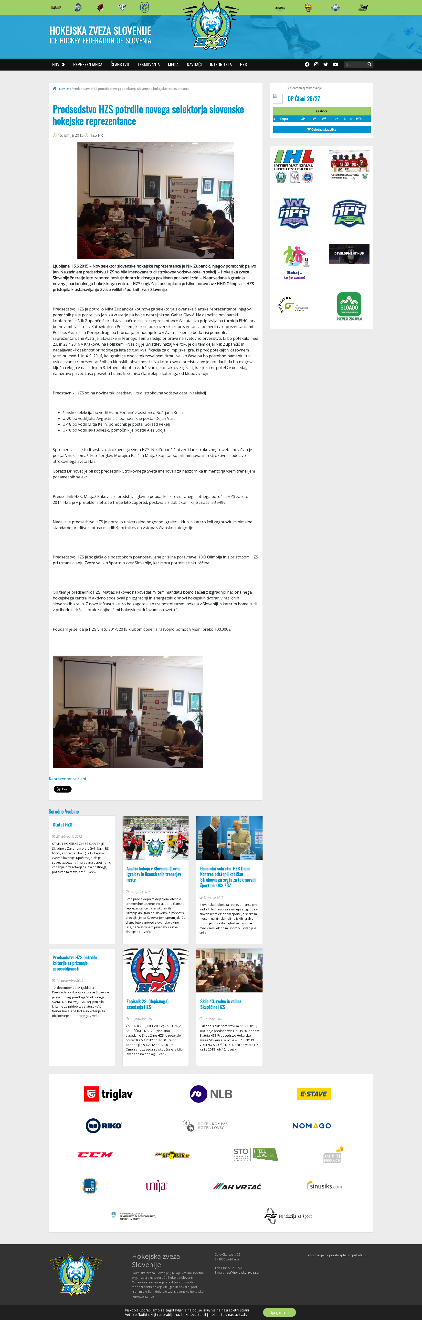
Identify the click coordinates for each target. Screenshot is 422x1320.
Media (173, 64)
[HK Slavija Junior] (308, 7)
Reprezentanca (87, 64)
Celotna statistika (323, 129)
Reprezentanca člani (67, 779)
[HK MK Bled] (78, 7)
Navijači (194, 64)
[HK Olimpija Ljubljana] (280, 7)
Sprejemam (279, 1312)
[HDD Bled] (56, 7)
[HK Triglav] (335, 7)
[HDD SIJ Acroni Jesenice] (100, 7)
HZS (243, 64)
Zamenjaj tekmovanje (306, 88)
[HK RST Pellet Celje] (144, 7)
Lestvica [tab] (321, 111)
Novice (58, 64)
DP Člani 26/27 (303, 98)
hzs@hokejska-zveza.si (242, 1272)
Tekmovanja (148, 64)
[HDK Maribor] (122, 7)
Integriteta (221, 64)
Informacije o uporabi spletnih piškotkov (336, 1255)
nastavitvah (237, 1314)
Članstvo (120, 64)
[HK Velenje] (363, 7)
